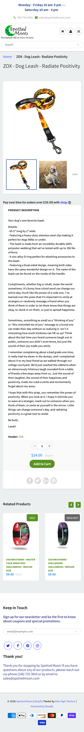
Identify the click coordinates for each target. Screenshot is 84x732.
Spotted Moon (24, 701)
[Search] (78, 44)
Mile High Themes (65, 701)
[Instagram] (37, 646)
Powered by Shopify (42, 706)
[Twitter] (8, 646)
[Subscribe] (75, 631)
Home (7, 56)
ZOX (21, 437)
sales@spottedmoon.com (54, 17)
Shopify (38, 701)
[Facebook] (18, 646)
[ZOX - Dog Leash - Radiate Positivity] (42, 121)
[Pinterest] (27, 646)
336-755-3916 (25, 17)
